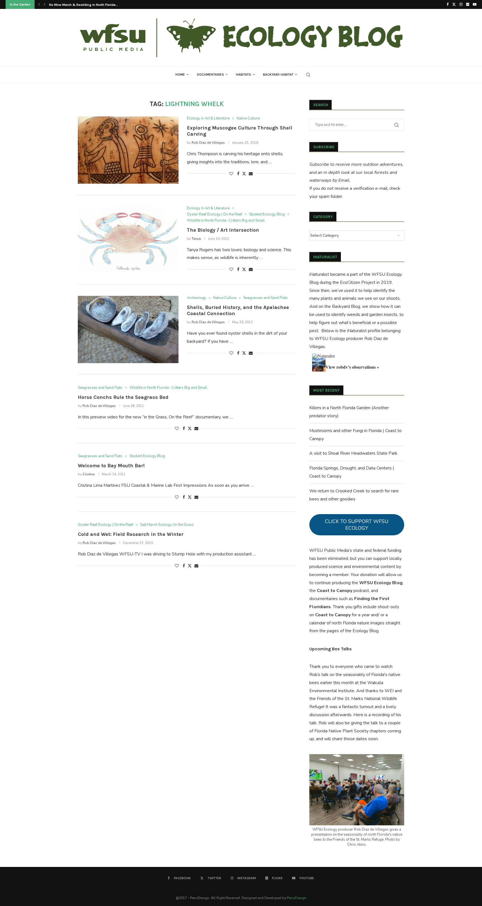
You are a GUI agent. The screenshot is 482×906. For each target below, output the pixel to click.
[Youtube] (474, 4)
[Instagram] (460, 4)
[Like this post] (231, 173)
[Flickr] (467, 4)
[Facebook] (448, 4)
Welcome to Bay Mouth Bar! (111, 465)
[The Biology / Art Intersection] (128, 239)
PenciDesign (296, 898)
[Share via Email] (251, 173)
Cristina (89, 474)
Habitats (243, 74)
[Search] (308, 75)
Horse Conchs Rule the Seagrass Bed (123, 397)
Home (180, 74)
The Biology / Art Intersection (223, 230)
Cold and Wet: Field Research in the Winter (131, 534)
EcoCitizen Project (357, 282)
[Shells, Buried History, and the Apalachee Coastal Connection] (128, 329)
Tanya (196, 238)
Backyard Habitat (278, 74)
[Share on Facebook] (238, 173)
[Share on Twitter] (244, 173)
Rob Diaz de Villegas (208, 142)
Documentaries (210, 74)
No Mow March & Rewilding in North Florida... (83, 5)
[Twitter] (454, 4)
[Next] (44, 4)
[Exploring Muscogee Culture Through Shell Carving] (128, 149)
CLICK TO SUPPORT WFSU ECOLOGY (357, 524)
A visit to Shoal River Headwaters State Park (353, 453)
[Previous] (39, 4)
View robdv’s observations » (352, 367)
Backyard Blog (346, 306)
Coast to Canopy (334, 591)
